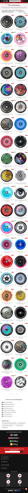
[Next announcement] (24, 2)
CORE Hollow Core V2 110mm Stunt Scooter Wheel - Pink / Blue (7, 234)
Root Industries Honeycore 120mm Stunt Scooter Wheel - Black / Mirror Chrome (7, 320)
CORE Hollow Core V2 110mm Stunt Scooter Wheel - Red (7, 269)
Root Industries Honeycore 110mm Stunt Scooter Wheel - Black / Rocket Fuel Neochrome (7, 132)
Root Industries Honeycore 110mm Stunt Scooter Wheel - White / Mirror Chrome (21, 183)
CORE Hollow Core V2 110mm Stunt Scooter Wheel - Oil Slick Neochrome (7, 97)
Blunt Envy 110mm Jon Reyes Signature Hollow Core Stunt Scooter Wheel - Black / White (21, 200)
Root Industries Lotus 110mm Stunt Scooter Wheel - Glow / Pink (7, 252)
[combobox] (16, 1)
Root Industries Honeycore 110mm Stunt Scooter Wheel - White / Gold (21, 303)
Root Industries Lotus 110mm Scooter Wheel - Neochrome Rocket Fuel (20, 217)
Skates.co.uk (9, 488)
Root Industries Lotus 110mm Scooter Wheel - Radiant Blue (20, 131)
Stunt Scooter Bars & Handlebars (8, 425)
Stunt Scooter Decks (22, 423)
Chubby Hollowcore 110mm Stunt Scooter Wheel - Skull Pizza (7, 303)
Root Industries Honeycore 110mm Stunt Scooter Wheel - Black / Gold (7, 183)
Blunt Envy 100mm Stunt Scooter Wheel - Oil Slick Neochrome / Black (21, 234)
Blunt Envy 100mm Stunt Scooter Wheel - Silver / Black (7, 354)
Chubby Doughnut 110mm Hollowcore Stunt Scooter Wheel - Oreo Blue (21, 80)
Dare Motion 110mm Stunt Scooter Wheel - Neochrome (21, 389)
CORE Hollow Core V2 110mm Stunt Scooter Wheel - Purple (7, 389)
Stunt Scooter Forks (19, 425)
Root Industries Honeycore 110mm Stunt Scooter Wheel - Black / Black (7, 29)
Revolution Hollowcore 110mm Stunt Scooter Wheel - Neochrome (7, 337)
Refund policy (8, 489)
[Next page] (19, 394)
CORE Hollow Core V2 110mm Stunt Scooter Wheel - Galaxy (21, 166)
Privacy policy (11, 489)
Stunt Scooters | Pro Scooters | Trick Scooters (10, 423)
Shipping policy (19, 489)
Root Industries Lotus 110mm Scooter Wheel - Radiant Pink (7, 149)
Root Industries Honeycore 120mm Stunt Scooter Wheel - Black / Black (7, 114)
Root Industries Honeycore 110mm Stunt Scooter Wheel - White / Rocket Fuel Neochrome (7, 372)
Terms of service (15, 489)
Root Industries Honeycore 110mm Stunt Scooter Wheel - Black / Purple (21, 63)
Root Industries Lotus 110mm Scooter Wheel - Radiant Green (20, 371)
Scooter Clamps (5, 427)
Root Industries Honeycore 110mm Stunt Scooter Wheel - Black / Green (7, 166)
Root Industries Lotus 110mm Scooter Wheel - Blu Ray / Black (20, 286)
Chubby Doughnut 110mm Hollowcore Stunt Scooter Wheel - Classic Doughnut (7, 63)
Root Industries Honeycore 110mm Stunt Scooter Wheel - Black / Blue (21, 29)
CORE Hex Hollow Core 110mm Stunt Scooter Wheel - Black (21, 337)
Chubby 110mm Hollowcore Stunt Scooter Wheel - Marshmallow (21, 46)
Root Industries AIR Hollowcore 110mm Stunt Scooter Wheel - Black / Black (20, 320)
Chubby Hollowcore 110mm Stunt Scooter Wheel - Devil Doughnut (7, 217)
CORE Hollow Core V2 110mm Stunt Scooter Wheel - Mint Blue (7, 200)
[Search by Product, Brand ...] (22, 1)
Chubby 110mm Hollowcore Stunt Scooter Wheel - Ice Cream (7, 46)
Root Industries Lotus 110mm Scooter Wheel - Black (7, 80)
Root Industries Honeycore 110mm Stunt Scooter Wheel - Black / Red (21, 97)
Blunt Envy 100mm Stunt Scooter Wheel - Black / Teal (7, 286)
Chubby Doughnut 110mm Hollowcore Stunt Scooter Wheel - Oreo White (21, 114)
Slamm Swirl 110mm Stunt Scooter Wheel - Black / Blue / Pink (21, 269)
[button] (2, 1)
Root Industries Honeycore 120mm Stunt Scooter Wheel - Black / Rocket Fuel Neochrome (21, 354)
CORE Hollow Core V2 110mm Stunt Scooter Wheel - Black (21, 149)
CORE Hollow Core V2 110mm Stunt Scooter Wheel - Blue (21, 252)
